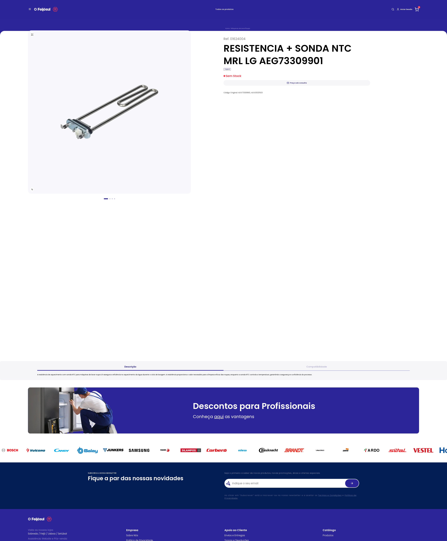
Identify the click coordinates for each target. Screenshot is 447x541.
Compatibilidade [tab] (316, 366)
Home (227, 28)
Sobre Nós (132, 535)
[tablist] (223, 367)
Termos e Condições (330, 495)
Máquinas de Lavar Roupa (240, 28)
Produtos (328, 535)
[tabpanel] (223, 375)
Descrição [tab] (130, 366)
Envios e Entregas (234, 535)
